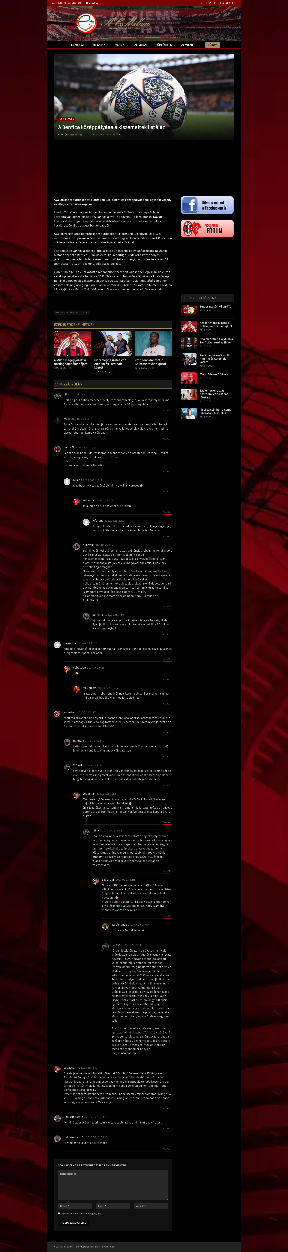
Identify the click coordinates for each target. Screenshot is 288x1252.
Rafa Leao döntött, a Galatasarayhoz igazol (150, 362)
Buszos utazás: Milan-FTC (215, 306)
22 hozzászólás (113, 134)
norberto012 (74, 134)
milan (85, 312)
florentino (72, 312)
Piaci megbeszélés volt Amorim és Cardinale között (110, 363)
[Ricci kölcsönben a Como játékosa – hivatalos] (189, 413)
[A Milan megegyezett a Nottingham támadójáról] (72, 343)
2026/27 (120, 44)
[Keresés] (201, 3)
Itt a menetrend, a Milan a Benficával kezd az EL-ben (216, 341)
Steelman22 (119, 924)
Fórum (212, 44)
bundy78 (69, 447)
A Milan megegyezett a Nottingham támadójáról (71, 362)
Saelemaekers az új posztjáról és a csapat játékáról (214, 394)
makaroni (70, 643)
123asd (68, 394)
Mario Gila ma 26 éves (214, 374)
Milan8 (77, 480)
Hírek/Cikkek (100, 44)
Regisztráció (227, 3)
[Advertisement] (113, 172)
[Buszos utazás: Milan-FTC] (189, 310)
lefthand (98, 520)
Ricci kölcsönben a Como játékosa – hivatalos (215, 411)
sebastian (89, 500)
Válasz (167, 410)
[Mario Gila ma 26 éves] (189, 378)
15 (153, 368)
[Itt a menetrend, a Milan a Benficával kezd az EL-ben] (189, 343)
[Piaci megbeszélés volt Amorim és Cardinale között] (113, 343)
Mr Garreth (90, 687)
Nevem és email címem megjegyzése (82, 1213)
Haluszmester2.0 (74, 1116)
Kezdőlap (77, 44)
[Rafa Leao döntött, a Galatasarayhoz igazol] (153, 343)
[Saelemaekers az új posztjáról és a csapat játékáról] (189, 394)
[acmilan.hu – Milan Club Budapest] (112, 23)
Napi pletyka (66, 119)
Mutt (67, 418)
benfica (59, 312)
